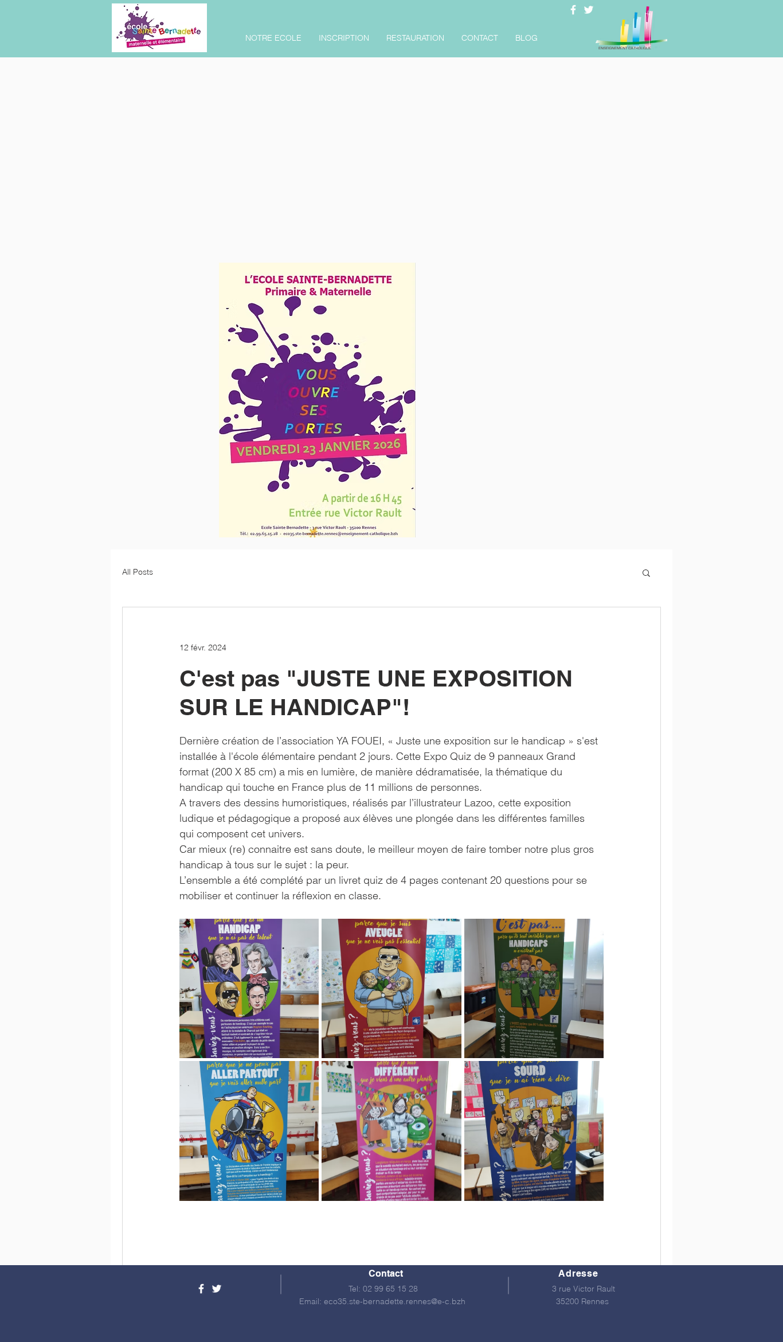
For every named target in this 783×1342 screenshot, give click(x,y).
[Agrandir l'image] (249, 988)
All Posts (137, 572)
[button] (273, 38)
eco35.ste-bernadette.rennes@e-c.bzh (394, 1301)
